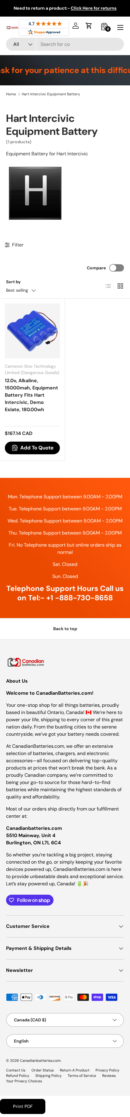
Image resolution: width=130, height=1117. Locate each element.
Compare (96, 268)
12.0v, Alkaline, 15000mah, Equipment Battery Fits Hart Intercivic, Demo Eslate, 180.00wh (31, 395)
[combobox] (65, 44)
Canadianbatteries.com (40, 1060)
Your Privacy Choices (24, 1081)
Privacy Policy (107, 1070)
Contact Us (15, 1070)
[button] (89, 25)
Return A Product (74, 1070)
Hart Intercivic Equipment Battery (51, 94)
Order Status (42, 1070)
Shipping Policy (48, 1075)
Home (11, 94)
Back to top (65, 628)
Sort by (13, 281)
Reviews (109, 1075)
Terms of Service (82, 1075)
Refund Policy (17, 1075)
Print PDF (23, 1106)
